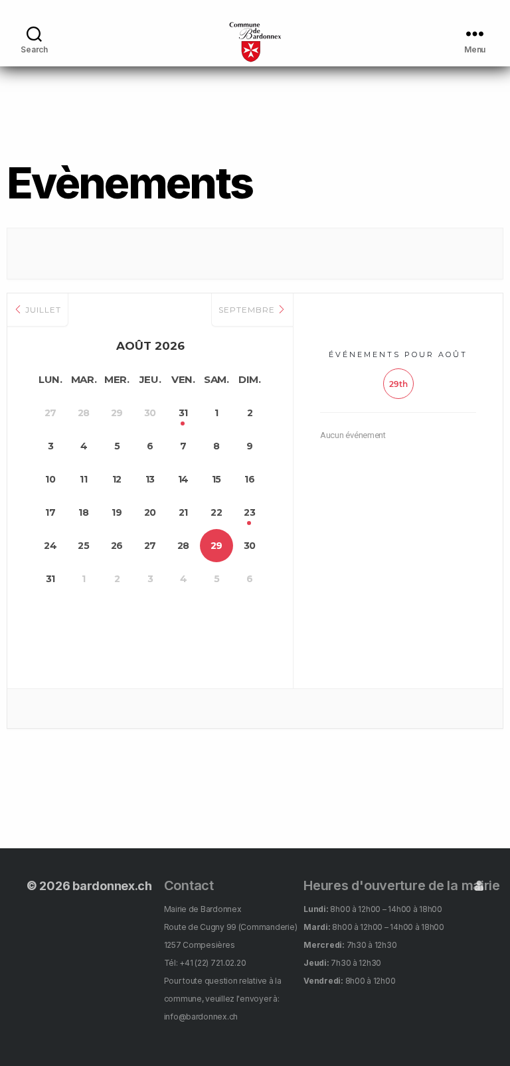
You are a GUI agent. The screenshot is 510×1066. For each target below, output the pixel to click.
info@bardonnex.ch (201, 1017)
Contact (189, 885)
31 (183, 413)
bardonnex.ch (112, 886)
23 (249, 512)
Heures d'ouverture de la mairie (401, 885)
